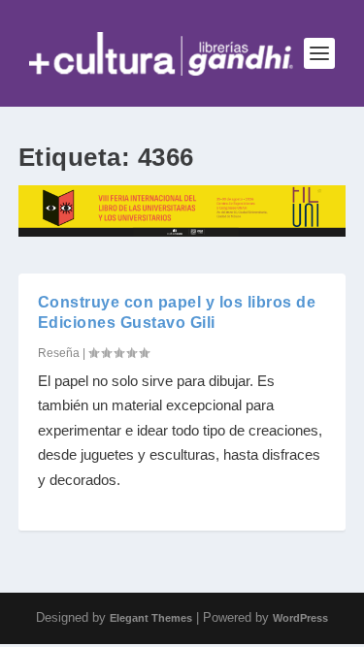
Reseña (59, 353)
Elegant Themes (151, 618)
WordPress (300, 618)
